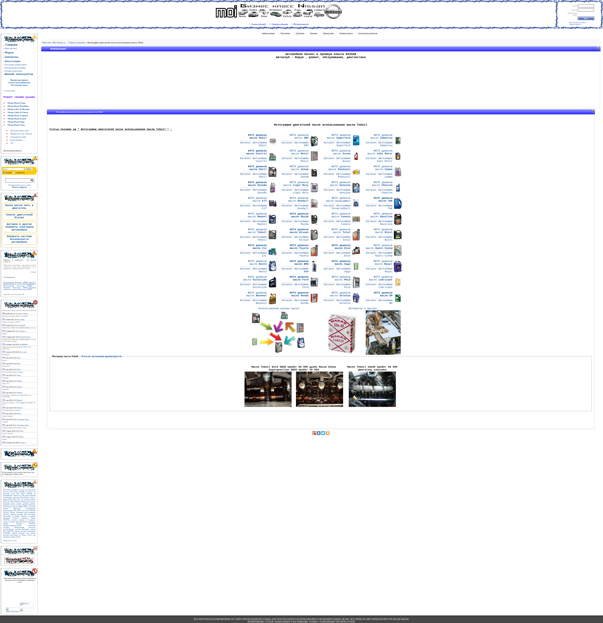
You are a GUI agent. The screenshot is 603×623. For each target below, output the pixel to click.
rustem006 (22, 325)
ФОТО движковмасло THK (383, 199)
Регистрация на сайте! (577, 22)
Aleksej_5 (23, 331)
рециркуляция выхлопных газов (14, 428)
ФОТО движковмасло (299, 136)
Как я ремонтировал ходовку (12, 372)
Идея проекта (11, 48)
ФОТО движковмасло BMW (299, 263)
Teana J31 (5, 383)
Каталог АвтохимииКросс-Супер (379, 254)
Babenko (19, 381)
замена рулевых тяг (20, 533)
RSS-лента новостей (301, 24)
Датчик (6, 514)
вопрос (4, 334)
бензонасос (6, 354)
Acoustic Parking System (16, 501)
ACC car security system (26, 499)
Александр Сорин (22, 419)
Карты (4, 360)
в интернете (20, 172)
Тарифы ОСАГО (25, 524)
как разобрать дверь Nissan (19, 536)
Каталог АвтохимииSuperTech (337, 144)
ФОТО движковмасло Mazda (299, 215)
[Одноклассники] (328, 433)
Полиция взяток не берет (11, 410)
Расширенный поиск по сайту (19, 185)
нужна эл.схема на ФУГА (11, 322)
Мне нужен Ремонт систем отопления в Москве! (19, 310)
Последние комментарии (16, 64)
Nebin (19, 358)
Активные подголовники (25, 512)
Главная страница (268, 33)
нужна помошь (7, 416)
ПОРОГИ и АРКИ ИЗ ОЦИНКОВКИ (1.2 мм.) (19, 328)
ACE (5, 501)
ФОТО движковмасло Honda (299, 294)
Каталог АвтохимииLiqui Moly (295, 191)
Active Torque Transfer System (23, 503)
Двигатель (6, 366)
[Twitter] (323, 433)
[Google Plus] (314, 433)
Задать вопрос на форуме (368, 33)
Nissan (12, 512)
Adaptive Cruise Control (12, 505)
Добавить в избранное (279, 24)
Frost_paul (23, 352)
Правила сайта (328, 33)
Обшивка (5, 378)
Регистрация (285, 33)
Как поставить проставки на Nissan (19, 515)
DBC (19, 510)
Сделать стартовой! (258, 24)
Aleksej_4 (23, 442)
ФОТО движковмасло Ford (299, 278)
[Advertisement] (321, 84)
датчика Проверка (22, 529)
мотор (4, 439)
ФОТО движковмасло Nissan (299, 231)
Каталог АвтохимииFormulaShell (337, 207)
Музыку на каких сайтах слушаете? (15, 316)
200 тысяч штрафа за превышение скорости (19, 494)
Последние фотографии (15, 68)
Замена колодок (16, 514)
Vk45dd (5, 422)
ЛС (23, 294)
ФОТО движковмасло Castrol (256, 152)
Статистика (10, 91)
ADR (20, 507)
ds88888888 (24, 344)
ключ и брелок (7, 433)
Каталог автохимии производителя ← (103, 356)
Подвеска (5, 389)
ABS (9, 499)
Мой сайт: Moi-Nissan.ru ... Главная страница (63, 42)
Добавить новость (346, 33)
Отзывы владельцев (13, 71)
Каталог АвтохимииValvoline (253, 286)
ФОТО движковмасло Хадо (341, 263)
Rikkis (19, 413)
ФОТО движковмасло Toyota (299, 247)
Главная (11, 44)
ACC (14, 499)
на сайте (8, 172)
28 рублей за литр (27, 497)
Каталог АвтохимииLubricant (379, 286)
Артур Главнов (23, 314)
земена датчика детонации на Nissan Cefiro (19, 534)
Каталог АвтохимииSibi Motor (379, 160)
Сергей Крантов (25, 337)
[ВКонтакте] (319, 433)
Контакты (313, 33)
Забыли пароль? (575, 24)
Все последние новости (12, 150)
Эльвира (21, 319)
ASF (14, 510)
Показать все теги (9, 540)
